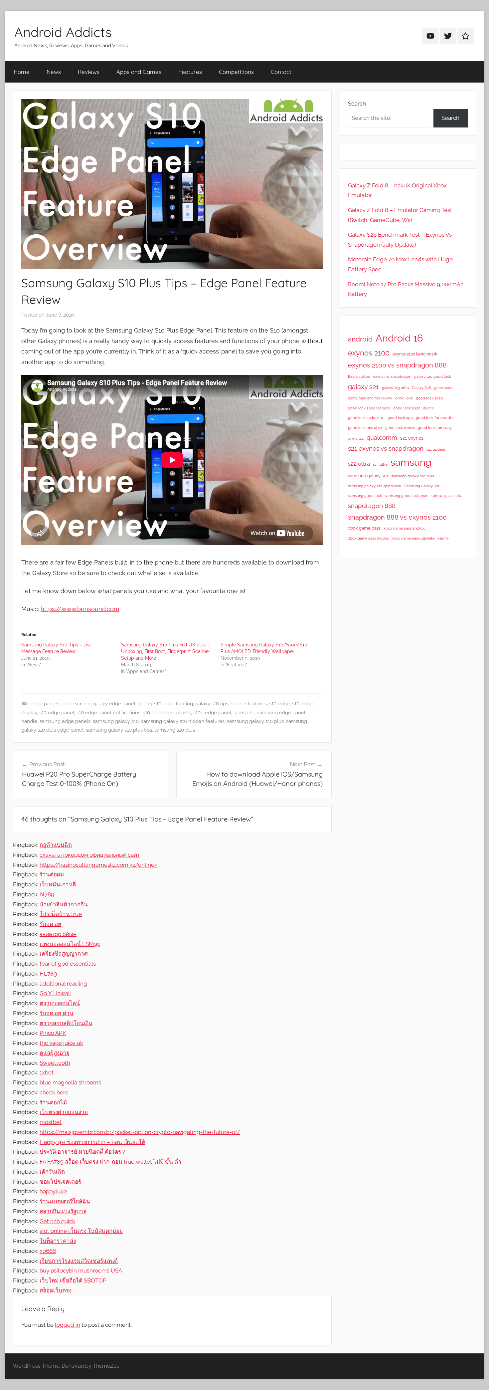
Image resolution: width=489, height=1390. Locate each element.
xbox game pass (364, 528)
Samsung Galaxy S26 (422, 486)
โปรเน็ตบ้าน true (61, 914)
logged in (67, 1324)
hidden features (249, 704)
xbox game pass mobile (368, 538)
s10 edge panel (56, 713)
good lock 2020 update (413, 408)
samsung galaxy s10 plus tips (119, 730)
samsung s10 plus (174, 730)
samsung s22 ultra (446, 496)
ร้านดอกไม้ (53, 1102)
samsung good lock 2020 (406, 496)
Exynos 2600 (359, 376)
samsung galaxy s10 (116, 721)
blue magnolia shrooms (70, 1082)
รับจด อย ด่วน (57, 1013)
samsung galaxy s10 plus (255, 721)
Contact (281, 71)
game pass (443, 388)
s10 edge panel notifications (108, 713)
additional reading (63, 983)
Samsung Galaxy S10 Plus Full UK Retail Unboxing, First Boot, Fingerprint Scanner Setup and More (165, 651)
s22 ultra (359, 463)
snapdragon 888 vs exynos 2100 (397, 517)
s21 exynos (411, 438)
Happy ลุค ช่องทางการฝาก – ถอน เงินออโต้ (92, 1142)
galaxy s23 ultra (395, 388)
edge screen (76, 704)
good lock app (400, 418)
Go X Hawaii (55, 993)
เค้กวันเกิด (52, 1171)
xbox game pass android (404, 528)
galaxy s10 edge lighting (165, 704)
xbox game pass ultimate (413, 538)
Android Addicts (63, 32)
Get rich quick (57, 1221)
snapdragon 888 (372, 505)
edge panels (45, 704)
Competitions (236, 71)
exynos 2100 (369, 352)
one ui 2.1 (356, 438)
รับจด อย (50, 924)
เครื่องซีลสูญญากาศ (64, 953)
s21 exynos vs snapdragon (385, 448)
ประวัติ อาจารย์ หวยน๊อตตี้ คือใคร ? (82, 1151)
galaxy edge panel (114, 704)
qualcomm (382, 437)
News (54, 71)
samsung (244, 713)
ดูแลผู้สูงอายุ (55, 1052)
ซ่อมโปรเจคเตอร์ (60, 1181)
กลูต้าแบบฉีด (56, 844)
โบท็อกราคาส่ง (58, 1241)
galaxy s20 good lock (432, 376)
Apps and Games (138, 71)
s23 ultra (380, 464)
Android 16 (399, 338)
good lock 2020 (429, 398)
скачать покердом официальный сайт (90, 854)
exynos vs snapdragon (392, 376)
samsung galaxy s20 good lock (374, 486)
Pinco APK (53, 1033)
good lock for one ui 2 (435, 418)
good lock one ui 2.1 (365, 428)
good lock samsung (435, 427)
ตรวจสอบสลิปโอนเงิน (66, 1023)
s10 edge (279, 704)
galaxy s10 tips (211, 704)
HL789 (48, 973)
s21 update (435, 449)
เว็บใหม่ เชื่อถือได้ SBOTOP (73, 1280)
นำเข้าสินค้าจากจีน (64, 904)
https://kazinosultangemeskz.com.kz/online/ (99, 864)
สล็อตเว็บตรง (56, 1290)
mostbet (51, 1122)
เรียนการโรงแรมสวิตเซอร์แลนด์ (79, 1261)
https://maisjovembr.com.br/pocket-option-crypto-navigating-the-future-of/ (140, 1132)
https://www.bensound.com (80, 608)
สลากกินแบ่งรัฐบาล (63, 1211)
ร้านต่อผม (52, 874)
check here (54, 1092)
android (360, 339)
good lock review (400, 428)
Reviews (88, 71)
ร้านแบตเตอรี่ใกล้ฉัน (65, 1201)
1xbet (47, 1072)
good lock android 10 (366, 418)
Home (22, 71)
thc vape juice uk (61, 1043)
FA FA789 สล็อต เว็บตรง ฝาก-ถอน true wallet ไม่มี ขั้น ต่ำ (110, 1161)
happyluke (53, 1191)
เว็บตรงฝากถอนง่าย (64, 1112)
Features (190, 71)
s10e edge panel (212, 713)
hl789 (47, 894)
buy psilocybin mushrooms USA (81, 1270)
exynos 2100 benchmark (415, 354)
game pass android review (370, 398)
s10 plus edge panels (167, 713)
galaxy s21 (363, 387)
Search (357, 103)
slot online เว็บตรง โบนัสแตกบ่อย (81, 1231)
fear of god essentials (68, 963)
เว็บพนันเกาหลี (58, 884)
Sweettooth (55, 1062)
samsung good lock (365, 496)
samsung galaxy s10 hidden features (183, 721)
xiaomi (442, 538)
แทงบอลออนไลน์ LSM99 (70, 944)
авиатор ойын (58, 934)
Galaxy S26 (421, 388)
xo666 (48, 1251)
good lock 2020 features (369, 408)
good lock (404, 398)
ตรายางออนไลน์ (60, 1003)
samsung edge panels (65, 721)
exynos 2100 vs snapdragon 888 (397, 365)
